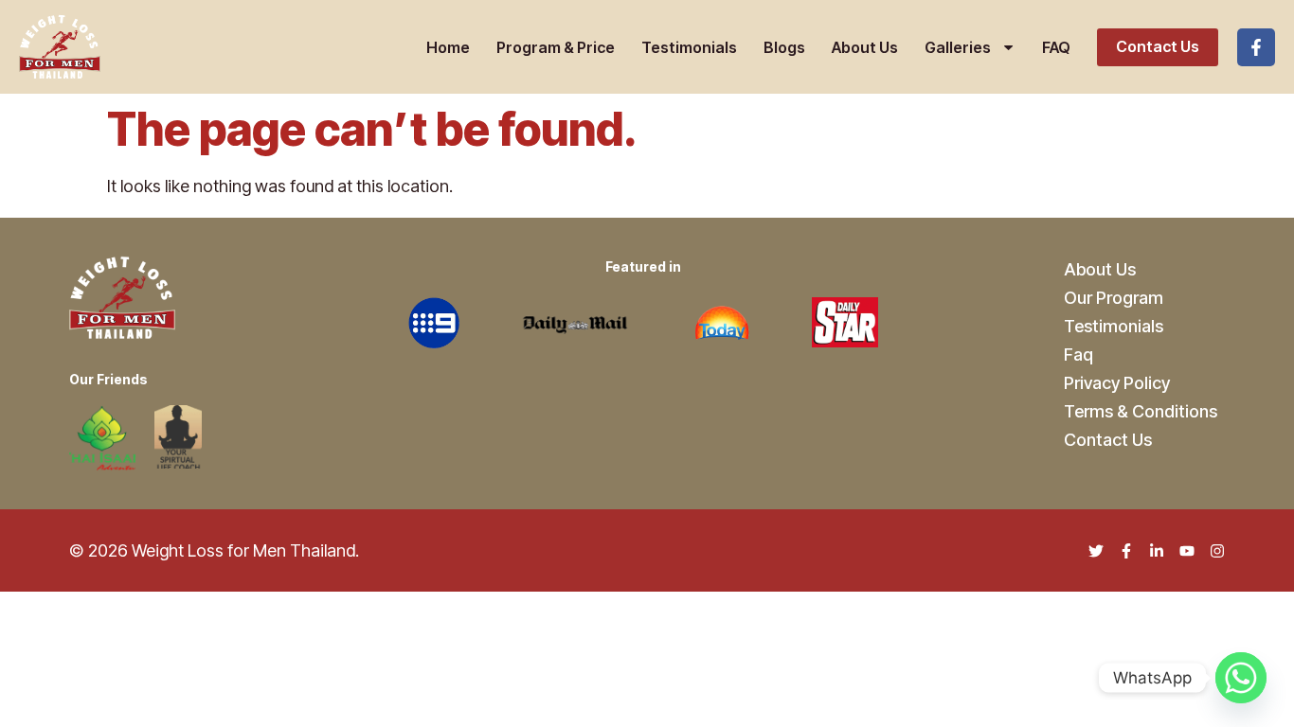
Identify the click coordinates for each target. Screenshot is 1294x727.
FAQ (1056, 47)
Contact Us (1157, 46)
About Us (865, 47)
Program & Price (555, 47)
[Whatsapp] (1241, 677)
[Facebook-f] (1256, 47)
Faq (1078, 354)
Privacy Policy (1117, 383)
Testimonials (689, 47)
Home (448, 47)
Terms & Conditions (1140, 411)
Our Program (1113, 298)
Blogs (784, 47)
